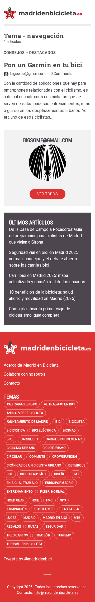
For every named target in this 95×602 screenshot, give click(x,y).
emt (76, 474)
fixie (35, 500)
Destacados (42, 53)
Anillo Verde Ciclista (25, 413)
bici (58, 422)
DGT (10, 474)
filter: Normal (52, 491)
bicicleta (76, 422)
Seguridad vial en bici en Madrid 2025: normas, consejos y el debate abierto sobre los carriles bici (44, 259)
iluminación (17, 509)
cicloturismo (54, 448)
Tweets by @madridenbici (28, 558)
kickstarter (44, 509)
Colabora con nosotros (24, 374)
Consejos (14, 53)
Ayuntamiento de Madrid (27, 422)
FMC (49, 500)
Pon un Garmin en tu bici (43, 65)
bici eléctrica (44, 430)
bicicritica (16, 430)
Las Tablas (71, 509)
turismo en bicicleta (24, 544)
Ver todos (47, 194)
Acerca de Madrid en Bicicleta (31, 365)
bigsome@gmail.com (28, 73)
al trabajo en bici (59, 404)
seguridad (54, 526)
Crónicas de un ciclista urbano (34, 465)
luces (11, 518)
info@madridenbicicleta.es (56, 592)
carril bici (30, 439)
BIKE (10, 439)
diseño (59, 474)
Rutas (33, 526)
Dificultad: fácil (33, 474)
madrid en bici (55, 518)
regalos (14, 526)
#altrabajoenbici (22, 404)
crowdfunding (64, 457)
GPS (63, 500)
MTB (77, 518)
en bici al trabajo (22, 483)
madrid (29, 518)
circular (14, 457)
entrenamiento (20, 491)
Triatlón (42, 535)
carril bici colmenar (64, 439)
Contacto (12, 383)
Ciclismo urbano (21, 448)
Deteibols (76, 465)
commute (37, 457)
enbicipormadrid (59, 483)
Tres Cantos (17, 535)
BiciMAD (69, 430)
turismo (64, 535)
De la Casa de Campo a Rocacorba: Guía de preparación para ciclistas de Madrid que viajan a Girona (45, 236)
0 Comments (61, 73)
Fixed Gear (16, 500)
